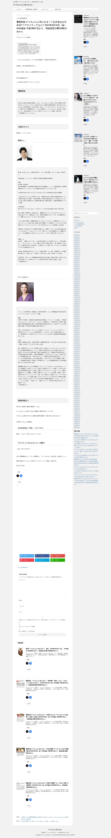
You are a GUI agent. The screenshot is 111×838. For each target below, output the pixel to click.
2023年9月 (77, 303)
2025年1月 (77, 272)
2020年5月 (77, 380)
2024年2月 (77, 293)
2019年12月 (77, 390)
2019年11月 (77, 392)
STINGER (72, 834)
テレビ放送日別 (78, 225)
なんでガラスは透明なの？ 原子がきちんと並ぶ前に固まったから (91, 61)
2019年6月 (77, 402)
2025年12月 (77, 250)
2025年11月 (77, 252)
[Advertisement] (42, 506)
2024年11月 (77, 275)
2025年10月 (77, 254)
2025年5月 (77, 264)
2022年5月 (77, 334)
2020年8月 (77, 375)
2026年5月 (77, 240)
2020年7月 (77, 377)
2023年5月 (77, 310)
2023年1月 (77, 318)
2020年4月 (77, 382)
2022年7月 (77, 330)
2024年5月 (77, 287)
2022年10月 (77, 324)
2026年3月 (77, 244)
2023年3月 (77, 314)
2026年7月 (77, 237)
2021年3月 (77, 361)
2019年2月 (77, 410)
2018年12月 (77, 414)
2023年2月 (77, 316)
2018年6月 (77, 425)
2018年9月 (77, 419)
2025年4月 (77, 266)
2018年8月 (77, 421)
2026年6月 (77, 238)
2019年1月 (77, 412)
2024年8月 (77, 281)
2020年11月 (77, 369)
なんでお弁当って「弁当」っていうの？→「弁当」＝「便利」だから (40, 821)
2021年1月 (77, 365)
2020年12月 (77, 367)
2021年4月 (77, 359)
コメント (22, 579)
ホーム (18, 9)
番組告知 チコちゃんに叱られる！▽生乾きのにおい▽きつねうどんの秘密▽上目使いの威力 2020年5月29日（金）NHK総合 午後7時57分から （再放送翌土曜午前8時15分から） (47, 717)
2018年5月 (77, 427)
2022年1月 (77, 342)
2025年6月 (77, 262)
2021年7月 (77, 353)
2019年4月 (77, 406)
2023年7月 (77, 307)
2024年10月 (77, 277)
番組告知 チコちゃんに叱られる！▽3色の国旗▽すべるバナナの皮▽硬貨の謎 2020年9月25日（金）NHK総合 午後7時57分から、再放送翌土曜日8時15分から (47, 751)
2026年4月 (77, 242)
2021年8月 (77, 351)
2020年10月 (77, 371)
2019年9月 (77, 396)
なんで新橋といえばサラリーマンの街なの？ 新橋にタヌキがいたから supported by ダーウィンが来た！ (91, 100)
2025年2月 (77, 270)
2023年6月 (77, 308)
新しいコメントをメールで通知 (27, 626)
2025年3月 (77, 268)
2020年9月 (77, 373)
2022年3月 (77, 338)
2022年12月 (77, 320)
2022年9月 (77, 326)
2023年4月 (77, 312)
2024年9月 (77, 279)
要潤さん (21, 140)
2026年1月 (77, 248)
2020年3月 (77, 384)
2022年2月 (77, 340)
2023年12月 (77, 297)
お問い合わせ (58, 9)
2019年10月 (77, 394)
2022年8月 (77, 328)
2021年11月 (77, 345)
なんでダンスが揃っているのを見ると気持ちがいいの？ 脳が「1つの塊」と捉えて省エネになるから (91, 141)
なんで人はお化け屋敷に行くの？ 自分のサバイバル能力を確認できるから (91, 180)
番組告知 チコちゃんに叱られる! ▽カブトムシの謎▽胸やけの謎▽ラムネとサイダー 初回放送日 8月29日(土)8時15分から (91, 22)
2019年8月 (77, 398)
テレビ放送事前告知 (22, 567)
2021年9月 (77, 349)
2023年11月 (77, 299)
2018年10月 (77, 417)
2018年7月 (77, 423)
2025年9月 (77, 256)
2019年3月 (77, 408)
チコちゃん (77, 220)
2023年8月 (77, 305)
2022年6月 (77, 332)
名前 (21, 600)
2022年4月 (77, 336)
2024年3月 (77, 291)
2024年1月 (77, 295)
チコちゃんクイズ (78, 222)
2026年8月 (77, 235)
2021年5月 (77, 357)
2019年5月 (77, 404)
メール (21, 606)
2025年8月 (77, 258)
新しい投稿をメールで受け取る (27, 631)
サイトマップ (45, 9)
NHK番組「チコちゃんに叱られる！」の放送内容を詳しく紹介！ (55, 832)
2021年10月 (77, 347)
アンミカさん (22, 277)
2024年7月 (77, 283)
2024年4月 (77, 289)
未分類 (76, 227)
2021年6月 (77, 355)
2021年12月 (77, 343)
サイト (20, 612)
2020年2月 (77, 386)
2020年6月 (77, 378)
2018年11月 (77, 415)
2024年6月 (77, 285)
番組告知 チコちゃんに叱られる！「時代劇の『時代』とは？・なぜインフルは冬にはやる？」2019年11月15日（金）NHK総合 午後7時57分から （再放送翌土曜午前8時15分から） (47, 683)
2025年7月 (77, 260)
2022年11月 (77, 322)
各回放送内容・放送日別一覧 (32, 10)
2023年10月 (77, 301)
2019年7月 (77, 400)
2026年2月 (77, 246)
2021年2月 (77, 363)
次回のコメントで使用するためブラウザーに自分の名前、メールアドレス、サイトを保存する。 (42, 620)
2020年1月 (77, 388)
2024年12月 (77, 273)
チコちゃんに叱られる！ (23, 5)
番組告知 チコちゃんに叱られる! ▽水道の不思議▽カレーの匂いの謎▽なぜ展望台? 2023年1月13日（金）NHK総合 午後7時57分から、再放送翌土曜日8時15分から (47, 785)
